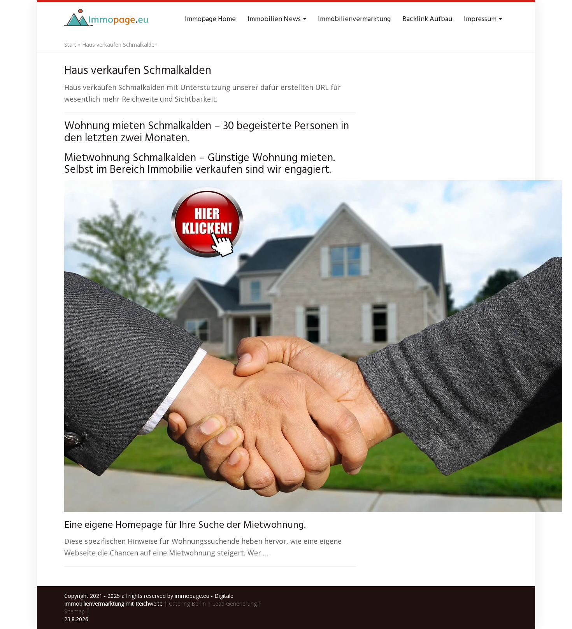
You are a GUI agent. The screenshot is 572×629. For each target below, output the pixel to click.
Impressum (481, 19)
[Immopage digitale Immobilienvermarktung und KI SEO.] (107, 19)
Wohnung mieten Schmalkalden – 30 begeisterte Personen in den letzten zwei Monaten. (206, 132)
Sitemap (74, 611)
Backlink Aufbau (427, 19)
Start (70, 44)
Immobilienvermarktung (354, 19)
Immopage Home (210, 19)
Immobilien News (274, 19)
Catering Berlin (187, 603)
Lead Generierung (234, 603)
